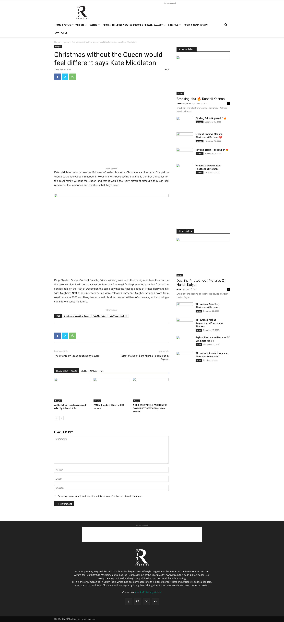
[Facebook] (57, 77)
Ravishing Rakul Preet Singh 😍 (212, 150)
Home (58, 25)
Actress (180, 93)
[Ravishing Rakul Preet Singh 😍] (185, 154)
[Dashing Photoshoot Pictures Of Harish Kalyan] (203, 257)
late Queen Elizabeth (118, 316)
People (107, 25)
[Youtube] (155, 601)
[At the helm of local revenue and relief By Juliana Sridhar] (72, 390)
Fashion (79, 25)
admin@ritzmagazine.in (148, 592)
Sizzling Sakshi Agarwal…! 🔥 (211, 118)
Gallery (158, 25)
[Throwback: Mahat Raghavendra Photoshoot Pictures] (185, 324)
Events (93, 25)
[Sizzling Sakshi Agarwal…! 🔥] (185, 122)
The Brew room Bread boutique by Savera (76, 355)
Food (187, 25)
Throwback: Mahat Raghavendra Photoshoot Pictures (210, 323)
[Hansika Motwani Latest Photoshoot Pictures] (185, 169)
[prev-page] (56, 418)
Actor (180, 275)
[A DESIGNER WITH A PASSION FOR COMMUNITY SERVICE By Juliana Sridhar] (151, 390)
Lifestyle (173, 25)
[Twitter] (65, 77)
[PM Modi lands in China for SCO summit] (111, 390)
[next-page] (61, 418)
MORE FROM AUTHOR (92, 371)
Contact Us (61, 32)
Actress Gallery (186, 49)
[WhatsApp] (72, 77)
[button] (226, 25)
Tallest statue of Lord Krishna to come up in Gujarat (144, 357)
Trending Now (120, 25)
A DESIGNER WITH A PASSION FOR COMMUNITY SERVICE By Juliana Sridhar (150, 408)
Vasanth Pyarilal (184, 103)
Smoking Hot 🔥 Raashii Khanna (201, 99)
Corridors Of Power (141, 25)
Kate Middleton (99, 316)
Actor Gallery (185, 231)
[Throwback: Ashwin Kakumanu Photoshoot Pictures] (185, 357)
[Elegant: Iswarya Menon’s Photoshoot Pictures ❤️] (185, 138)
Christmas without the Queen (76, 316)
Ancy (179, 289)
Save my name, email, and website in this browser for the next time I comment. (100, 496)
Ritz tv (204, 25)
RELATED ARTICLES (66, 371)
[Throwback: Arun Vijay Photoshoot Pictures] (185, 308)
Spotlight (67, 25)
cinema (195, 25)
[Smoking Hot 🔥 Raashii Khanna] (203, 75)
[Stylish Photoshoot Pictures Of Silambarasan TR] (185, 341)
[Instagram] (137, 601)
